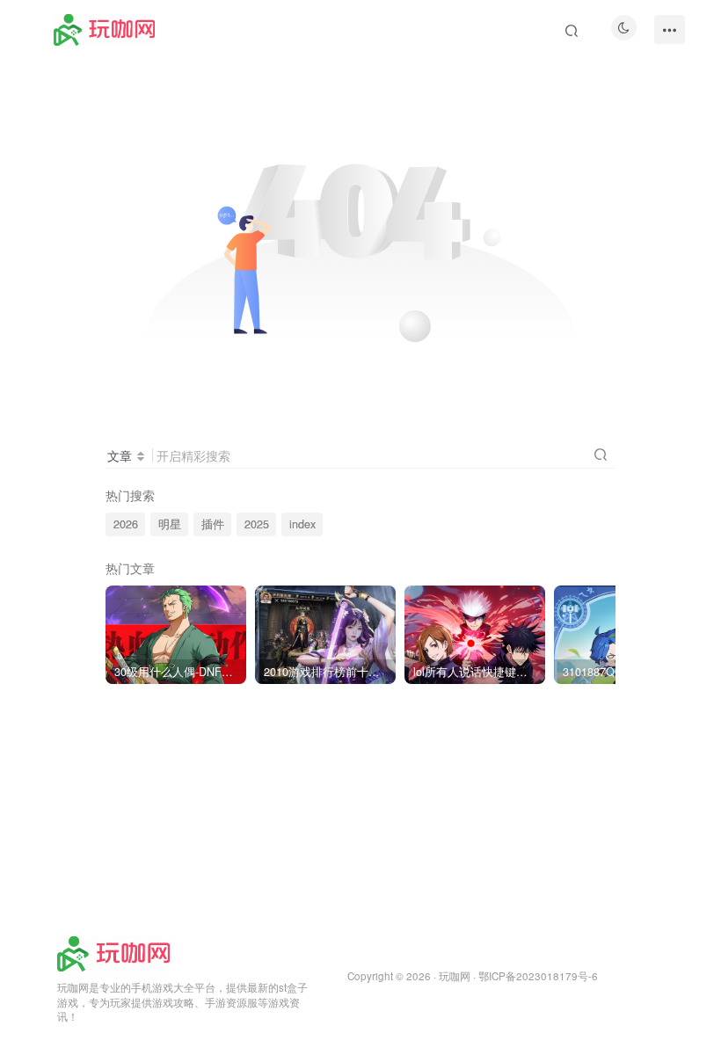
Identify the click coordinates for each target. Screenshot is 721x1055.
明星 (169, 524)
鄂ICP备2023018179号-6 (538, 976)
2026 (125, 524)
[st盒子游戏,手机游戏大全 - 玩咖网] (113, 951)
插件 (212, 524)
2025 (256, 524)
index (302, 524)
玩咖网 (454, 976)
